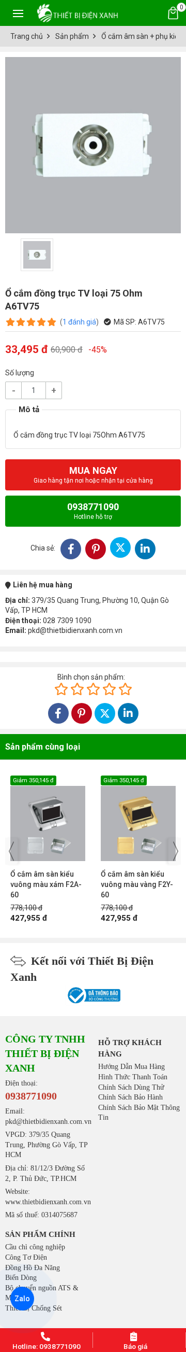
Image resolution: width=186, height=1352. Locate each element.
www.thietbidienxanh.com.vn (48, 1202)
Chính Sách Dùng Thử (131, 1087)
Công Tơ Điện (26, 1257)
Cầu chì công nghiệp (35, 1247)
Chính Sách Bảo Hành (130, 1097)
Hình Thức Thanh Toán (132, 1077)
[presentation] (11, 851)
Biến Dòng (21, 1277)
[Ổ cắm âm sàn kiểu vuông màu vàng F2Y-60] (86, 818)
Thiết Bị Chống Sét (33, 1308)
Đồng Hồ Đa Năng (32, 1268)
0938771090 (93, 510)
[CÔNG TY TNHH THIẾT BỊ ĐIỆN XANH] (77, 12)
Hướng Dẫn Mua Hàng (131, 1067)
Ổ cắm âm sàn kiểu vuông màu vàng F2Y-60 (85, 884)
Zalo (22, 1298)
